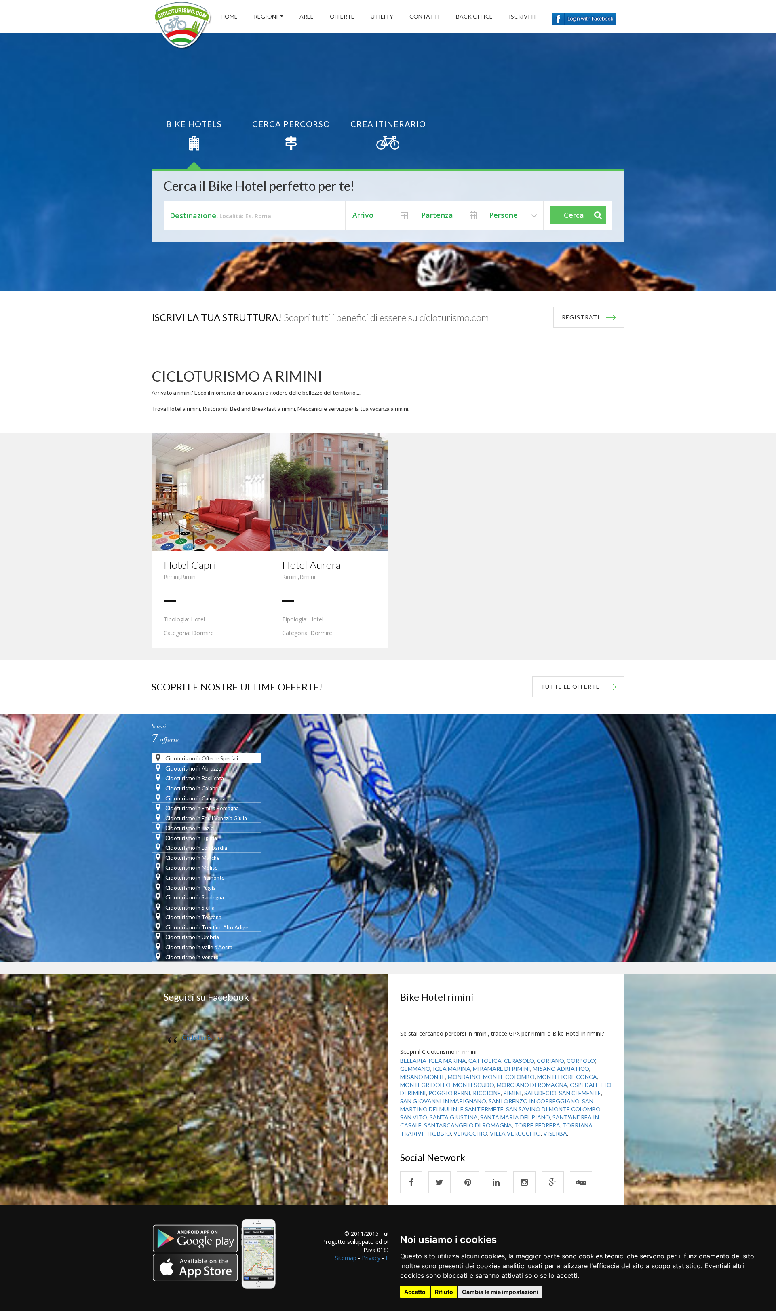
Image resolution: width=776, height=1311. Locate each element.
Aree (306, 16)
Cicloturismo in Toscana (192, 917)
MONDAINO (464, 1076)
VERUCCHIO (470, 1133)
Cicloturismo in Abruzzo (192, 768)
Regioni (266, 16)
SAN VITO (413, 1117)
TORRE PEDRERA (537, 1125)
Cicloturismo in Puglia (190, 888)
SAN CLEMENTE (580, 1092)
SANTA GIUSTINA (454, 1117)
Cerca (574, 215)
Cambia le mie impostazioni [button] (500, 1291)
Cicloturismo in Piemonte (194, 877)
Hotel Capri (190, 564)
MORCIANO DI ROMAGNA (532, 1084)
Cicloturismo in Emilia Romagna (201, 808)
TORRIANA (578, 1125)
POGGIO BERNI (449, 1092)
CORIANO (550, 1060)
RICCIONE (487, 1092)
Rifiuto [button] (444, 1291)
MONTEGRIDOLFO (425, 1084)
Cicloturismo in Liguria (190, 838)
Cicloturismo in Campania (195, 798)
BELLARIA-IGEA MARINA (433, 1060)
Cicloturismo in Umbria (191, 937)
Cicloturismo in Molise (190, 867)
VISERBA (555, 1133)
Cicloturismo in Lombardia (195, 847)
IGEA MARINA (451, 1068)
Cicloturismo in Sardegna (194, 897)
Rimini (171, 577)
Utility (382, 16)
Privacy (371, 1258)
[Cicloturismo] (411, 1182)
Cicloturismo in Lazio (189, 828)
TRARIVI (412, 1133)
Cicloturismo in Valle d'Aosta (198, 947)
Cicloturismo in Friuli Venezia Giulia (205, 818)
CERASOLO (519, 1060)
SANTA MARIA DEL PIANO (515, 1117)
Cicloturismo (202, 1037)
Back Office (474, 16)
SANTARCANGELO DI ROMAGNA (468, 1125)
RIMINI (512, 1092)
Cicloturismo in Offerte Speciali (201, 758)
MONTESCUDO (473, 1084)
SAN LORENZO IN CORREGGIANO (534, 1101)
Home (229, 16)
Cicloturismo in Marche (191, 858)
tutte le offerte (570, 686)
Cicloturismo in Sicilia (189, 907)
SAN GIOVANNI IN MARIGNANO (443, 1101)
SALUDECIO (540, 1092)
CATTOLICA (485, 1060)
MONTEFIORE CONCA (567, 1076)
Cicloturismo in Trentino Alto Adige (206, 927)
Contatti (424, 16)
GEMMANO (415, 1068)
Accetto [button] (415, 1291)
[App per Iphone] (215, 1259)
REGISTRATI (581, 317)
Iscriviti (522, 16)
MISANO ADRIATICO (561, 1068)
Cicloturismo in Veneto (191, 957)
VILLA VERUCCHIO (515, 1133)
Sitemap (345, 1258)
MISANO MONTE (422, 1076)
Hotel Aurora (311, 564)
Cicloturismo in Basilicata (194, 778)
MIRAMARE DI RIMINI (501, 1068)
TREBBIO (438, 1133)
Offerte (342, 16)
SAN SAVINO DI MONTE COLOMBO (553, 1109)
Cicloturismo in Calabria (192, 788)
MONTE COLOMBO (509, 1076)
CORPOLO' (581, 1060)
